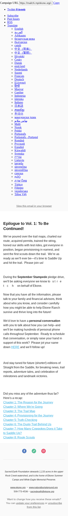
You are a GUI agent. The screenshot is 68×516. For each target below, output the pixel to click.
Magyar (19, 89)
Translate (12, 25)
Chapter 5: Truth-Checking (20, 419)
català (18, 45)
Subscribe (12, 15)
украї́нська (21, 191)
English (19, 28)
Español (19, 147)
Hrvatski (19, 56)
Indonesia (20, 95)
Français (19, 76)
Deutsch (19, 79)
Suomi (18, 72)
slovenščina (21, 170)
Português (20, 133)
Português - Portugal (26, 137)
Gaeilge (19, 92)
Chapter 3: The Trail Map (19, 411)
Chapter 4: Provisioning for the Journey (28, 415)
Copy (56, 2)
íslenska (19, 99)
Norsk (18, 127)
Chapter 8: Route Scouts (19, 437)
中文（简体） (23, 48)
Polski (18, 130)
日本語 (19, 105)
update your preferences (30, 503)
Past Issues (13, 18)
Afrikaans (20, 35)
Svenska (19, 153)
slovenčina (21, 166)
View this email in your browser (34, 205)
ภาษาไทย (21, 180)
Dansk (18, 62)
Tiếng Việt (20, 194)
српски (19, 173)
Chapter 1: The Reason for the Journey (28, 402)
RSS (10, 22)
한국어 (19, 113)
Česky (18, 59)
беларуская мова (25, 38)
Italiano (19, 102)
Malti (17, 124)
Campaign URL (9, 2)
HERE (15, 347)
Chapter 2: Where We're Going (23, 406)
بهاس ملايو (21, 120)
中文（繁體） (23, 52)
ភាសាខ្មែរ (19, 110)
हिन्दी (17, 85)
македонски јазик (25, 117)
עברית (18, 156)
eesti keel (20, 66)
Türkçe (19, 184)
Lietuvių (19, 160)
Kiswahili (20, 150)
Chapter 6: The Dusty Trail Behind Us (27, 424)
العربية (18, 32)
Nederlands (21, 69)
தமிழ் (18, 176)
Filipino (19, 187)
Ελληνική (20, 82)
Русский (20, 143)
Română (19, 140)
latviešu (19, 163)
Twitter (16, 9)
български (21, 42)
